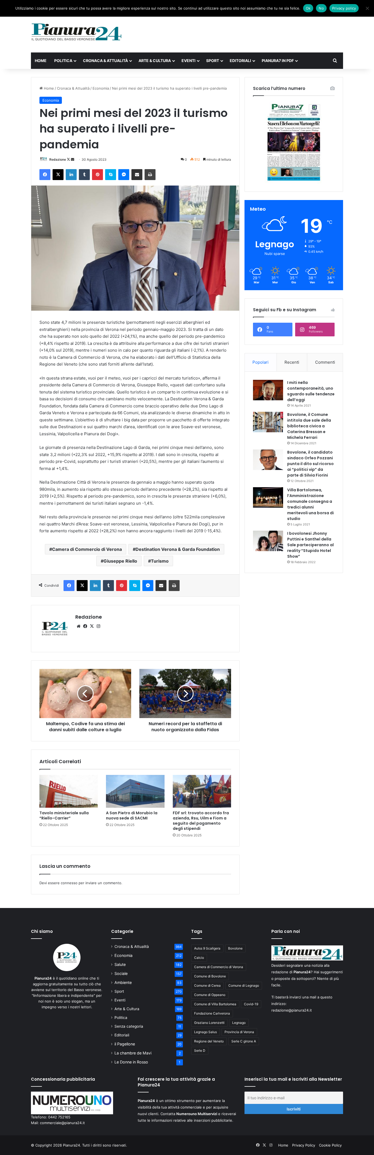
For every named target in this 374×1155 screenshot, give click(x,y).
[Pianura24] (76, 32)
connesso (69, 883)
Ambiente (123, 982)
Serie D (199, 1050)
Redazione (57, 159)
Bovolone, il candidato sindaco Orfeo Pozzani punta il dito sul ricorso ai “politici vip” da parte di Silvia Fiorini (310, 463)
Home (41, 60)
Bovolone (235, 948)
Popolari (260, 362)
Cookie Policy (330, 1145)
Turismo (160, 561)
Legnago (239, 1023)
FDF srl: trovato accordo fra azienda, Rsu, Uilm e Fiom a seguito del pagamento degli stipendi (201, 820)
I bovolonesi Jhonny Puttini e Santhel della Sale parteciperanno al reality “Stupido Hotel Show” (310, 545)
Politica (63, 60)
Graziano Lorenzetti (209, 1023)
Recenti (291, 362)
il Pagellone (124, 1044)
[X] (91, 626)
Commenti (325, 362)
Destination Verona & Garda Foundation (178, 549)
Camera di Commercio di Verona (87, 549)
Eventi (188, 60)
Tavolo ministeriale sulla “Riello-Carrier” (64, 815)
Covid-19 (251, 1004)
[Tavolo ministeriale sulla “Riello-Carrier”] (68, 791)
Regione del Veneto (209, 1041)
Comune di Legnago (243, 985)
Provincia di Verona (239, 1032)
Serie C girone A (243, 1041)
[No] (367, 8)
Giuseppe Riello (120, 561)
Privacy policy (344, 8)
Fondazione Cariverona (212, 1013)
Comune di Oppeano (209, 995)
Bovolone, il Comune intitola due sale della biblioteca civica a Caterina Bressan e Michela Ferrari (309, 426)
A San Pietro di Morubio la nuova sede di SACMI (131, 815)
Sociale (121, 973)
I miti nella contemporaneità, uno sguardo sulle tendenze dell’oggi (311, 391)
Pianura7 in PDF (278, 60)
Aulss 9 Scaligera (207, 948)
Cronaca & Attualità (105, 60)
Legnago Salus (205, 1032)
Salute (120, 964)
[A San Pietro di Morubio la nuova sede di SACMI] (135, 791)
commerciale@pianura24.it (62, 1123)
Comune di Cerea (207, 985)
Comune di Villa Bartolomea (215, 1004)
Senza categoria (128, 1026)
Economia (101, 88)
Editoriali (240, 60)
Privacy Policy (303, 1145)
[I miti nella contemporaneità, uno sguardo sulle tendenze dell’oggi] (268, 390)
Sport (212, 60)
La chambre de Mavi (132, 1053)
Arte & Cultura (155, 60)
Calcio (199, 958)
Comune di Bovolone (210, 976)
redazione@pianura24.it (291, 1010)
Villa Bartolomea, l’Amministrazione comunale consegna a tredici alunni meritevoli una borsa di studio (310, 504)
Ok (308, 8)
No (321, 8)
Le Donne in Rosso (131, 1062)
